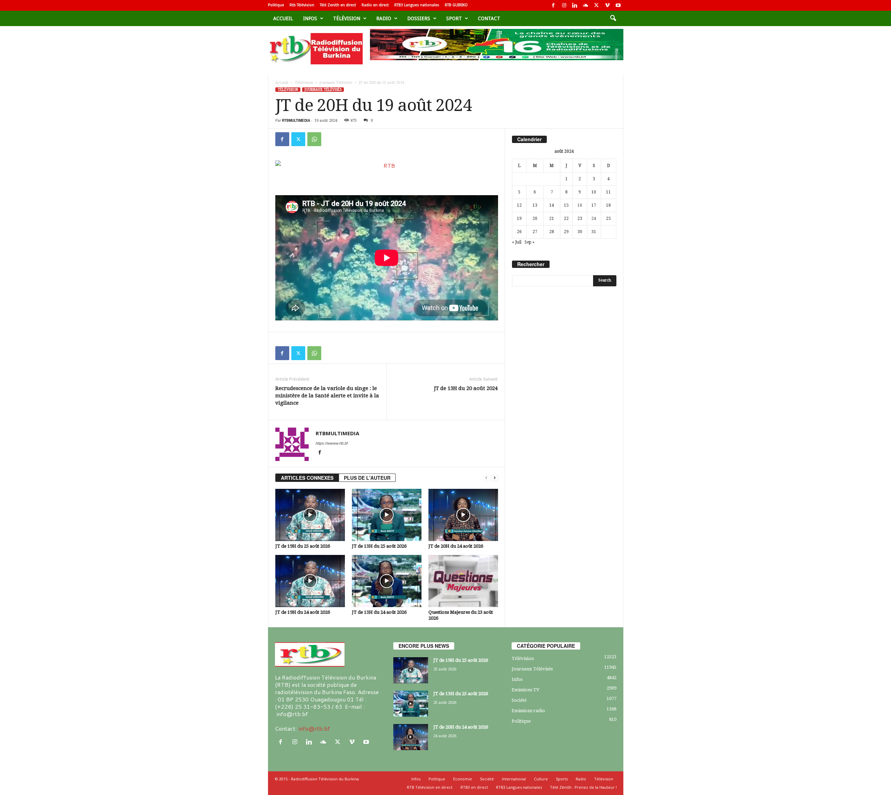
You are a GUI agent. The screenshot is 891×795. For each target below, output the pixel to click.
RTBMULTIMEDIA (296, 120)
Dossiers (418, 18)
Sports (562, 778)
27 (535, 231)
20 (535, 218)
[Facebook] (553, 5)
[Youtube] (618, 5)
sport (454, 18)
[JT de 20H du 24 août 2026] (463, 515)
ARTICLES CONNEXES (307, 477)
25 (608, 218)
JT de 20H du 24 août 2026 (455, 546)
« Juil (516, 242)
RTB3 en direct (474, 787)
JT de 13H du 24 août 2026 (379, 612)
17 (593, 205)
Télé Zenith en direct (338, 5)
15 (566, 205)
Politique (276, 5)
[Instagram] (564, 5)
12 (519, 205)
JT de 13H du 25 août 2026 (379, 546)
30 (579, 231)
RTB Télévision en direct (429, 787)
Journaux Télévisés (336, 83)
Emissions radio (528, 710)
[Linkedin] (575, 5)
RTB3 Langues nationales (416, 5)
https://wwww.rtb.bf (332, 443)
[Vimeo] (607, 5)
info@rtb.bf (314, 728)
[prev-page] (486, 478)
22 (566, 218)
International (514, 778)
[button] (613, 18)
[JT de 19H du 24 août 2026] (310, 581)
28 (551, 231)
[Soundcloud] (586, 5)
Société (519, 700)
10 (593, 192)
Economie (462, 778)
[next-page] (494, 478)
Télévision (346, 18)
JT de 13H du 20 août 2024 (466, 388)
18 (608, 205)
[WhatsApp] (314, 139)
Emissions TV (525, 689)
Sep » (530, 242)
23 (579, 218)
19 (519, 218)
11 (608, 192)
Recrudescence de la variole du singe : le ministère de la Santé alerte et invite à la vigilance (327, 395)
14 (551, 205)
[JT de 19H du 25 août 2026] (310, 515)
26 (519, 231)
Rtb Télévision (302, 5)
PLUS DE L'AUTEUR (367, 477)
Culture (541, 778)
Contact (489, 18)
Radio (383, 18)
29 (566, 231)
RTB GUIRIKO (456, 5)
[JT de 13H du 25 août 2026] (386, 515)
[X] (596, 5)
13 (535, 205)
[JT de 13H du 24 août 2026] (386, 581)
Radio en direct (375, 5)
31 (593, 231)
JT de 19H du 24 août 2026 (302, 612)
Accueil (283, 18)
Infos (310, 18)
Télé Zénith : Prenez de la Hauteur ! (583, 787)
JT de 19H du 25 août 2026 (302, 546)
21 (551, 218)
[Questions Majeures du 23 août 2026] (463, 581)
